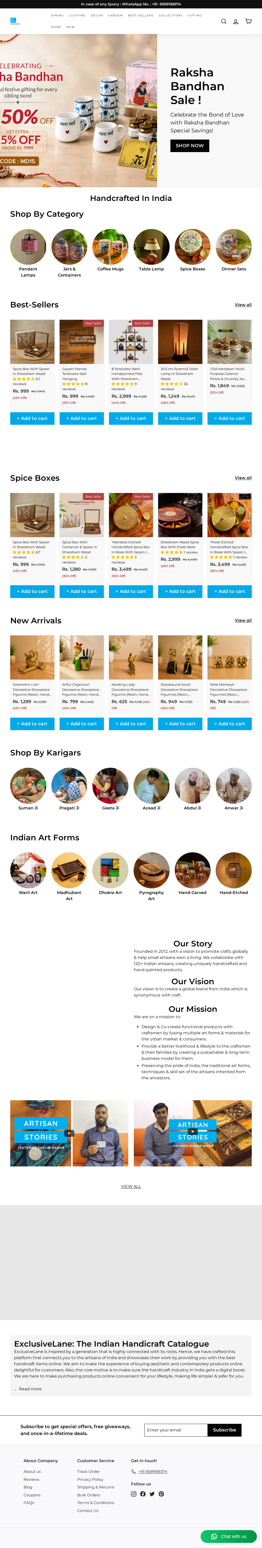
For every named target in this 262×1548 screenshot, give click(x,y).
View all (243, 304)
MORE (56, 27)
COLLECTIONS (171, 15)
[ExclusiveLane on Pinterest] (161, 1494)
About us (32, 1471)
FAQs (29, 1502)
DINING (57, 15)
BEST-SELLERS (141, 15)
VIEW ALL (131, 1186)
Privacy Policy (90, 1479)
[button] (24, 379)
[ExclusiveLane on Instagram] (133, 1494)
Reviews (31, 1479)
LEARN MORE (44, 1276)
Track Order (88, 1471)
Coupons (32, 1495)
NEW (71, 27)
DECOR (97, 15)
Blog (28, 1487)
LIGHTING (77, 15)
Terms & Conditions (95, 1502)
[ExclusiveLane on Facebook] (143, 1494)
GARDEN (115, 15)
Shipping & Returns (95, 1487)
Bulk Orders (88, 1495)
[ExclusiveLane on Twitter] (152, 1494)
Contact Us (87, 1510)
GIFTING (195, 15)
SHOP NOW (190, 145)
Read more (30, 1388)
